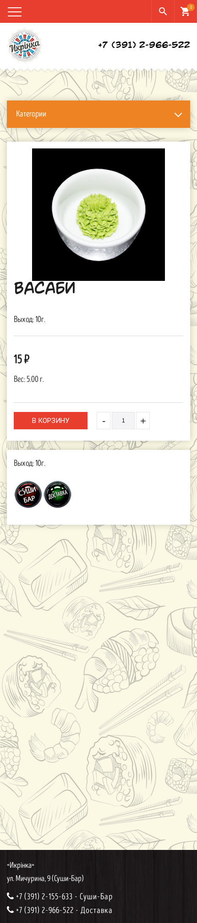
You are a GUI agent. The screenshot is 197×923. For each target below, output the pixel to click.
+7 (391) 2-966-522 (144, 45)
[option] (98, 214)
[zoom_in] (98, 214)
